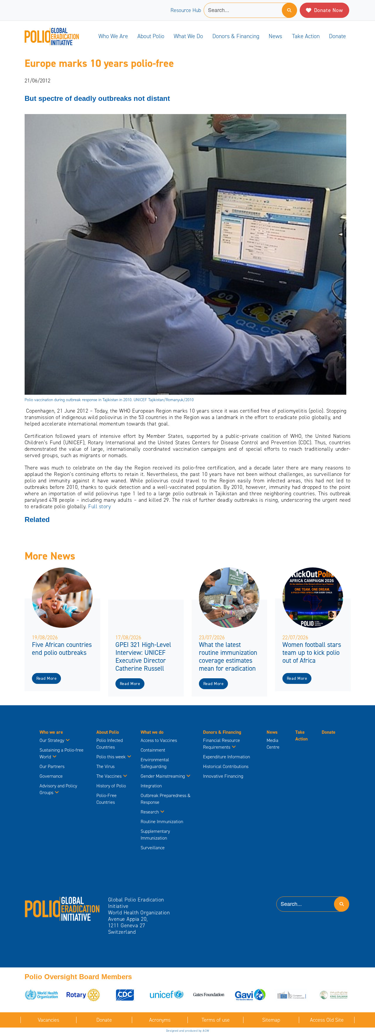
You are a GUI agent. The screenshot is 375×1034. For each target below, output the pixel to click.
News (275, 36)
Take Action (306, 36)
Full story (99, 506)
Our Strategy (52, 740)
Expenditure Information (226, 757)
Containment (153, 750)
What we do (188, 36)
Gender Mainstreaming (163, 776)
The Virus (105, 766)
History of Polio (111, 786)
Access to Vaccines (159, 740)
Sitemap (271, 1019)
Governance (51, 776)
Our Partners (52, 766)
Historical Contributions (225, 766)
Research (150, 812)
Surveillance (153, 848)
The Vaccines (109, 776)
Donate (337, 36)
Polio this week (111, 757)
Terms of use (216, 1019)
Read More (46, 678)
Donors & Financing (235, 36)
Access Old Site (327, 1019)
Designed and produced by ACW (187, 1031)
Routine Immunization (162, 821)
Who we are (113, 36)
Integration (151, 786)
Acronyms (160, 1019)
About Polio (150, 36)
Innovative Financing (223, 776)
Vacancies (48, 1019)
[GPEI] (62, 908)
